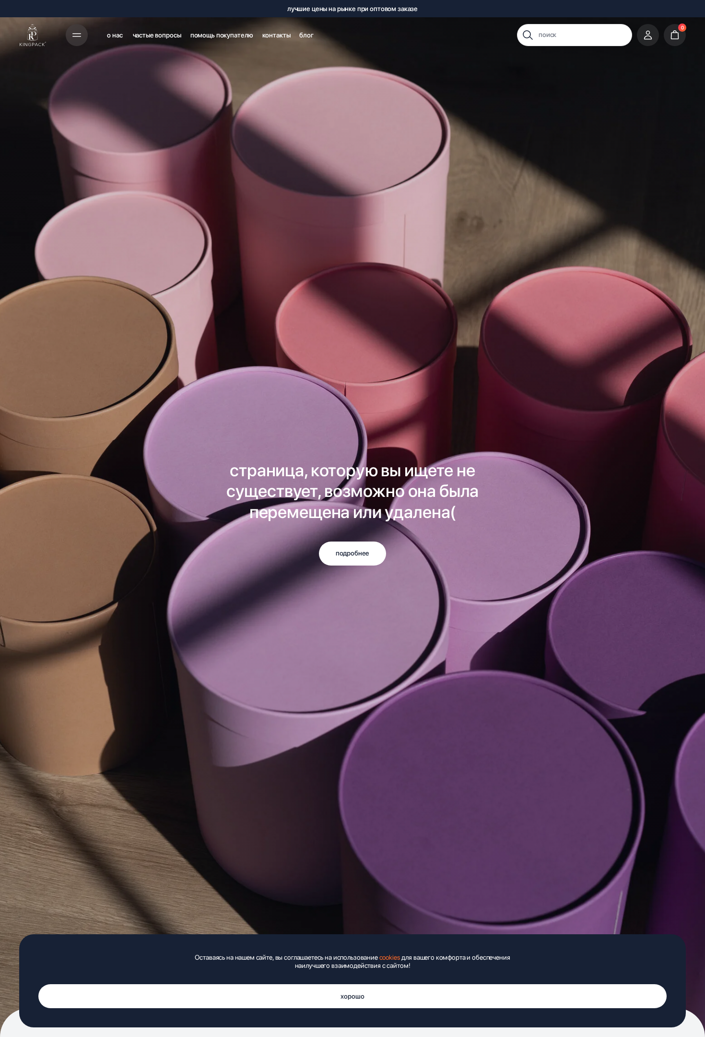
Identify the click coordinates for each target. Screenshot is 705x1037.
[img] (33, 35)
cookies (389, 957)
